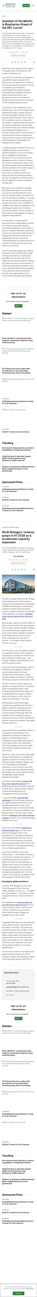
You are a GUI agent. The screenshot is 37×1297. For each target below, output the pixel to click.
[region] (18, 1290)
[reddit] (21, 62)
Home (3, 16)
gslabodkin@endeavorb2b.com (17, 987)
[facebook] (12, 62)
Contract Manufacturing (10, 527)
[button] (3, 5)
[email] (25, 62)
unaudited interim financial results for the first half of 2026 (17, 616)
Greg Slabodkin (18, 556)
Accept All (18, 1293)
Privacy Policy (30, 1288)
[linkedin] (15, 62)
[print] (34, 62)
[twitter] (18, 62)
